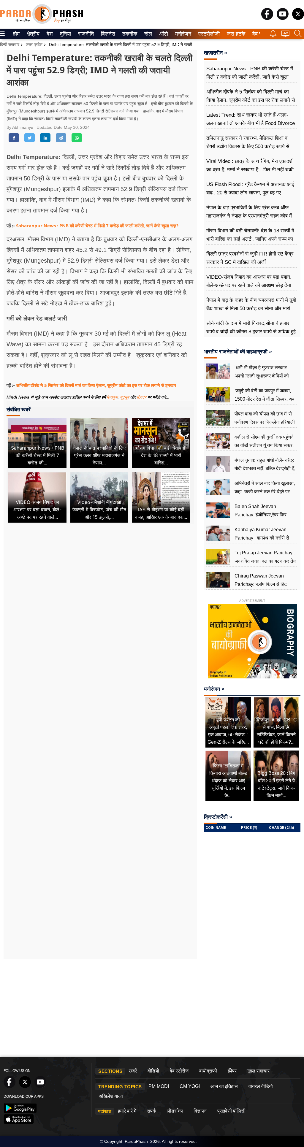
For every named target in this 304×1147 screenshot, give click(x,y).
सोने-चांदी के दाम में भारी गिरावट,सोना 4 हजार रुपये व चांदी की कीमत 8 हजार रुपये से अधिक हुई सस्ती (251, 332)
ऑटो (163, 34)
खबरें (133, 1070)
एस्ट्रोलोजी (207, 34)
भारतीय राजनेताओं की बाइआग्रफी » (238, 352)
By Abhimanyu (20, 127)
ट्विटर (141, 397)
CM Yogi (190, 1086)
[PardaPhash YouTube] (283, 18)
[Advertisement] (100, 583)
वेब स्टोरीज (179, 1070)
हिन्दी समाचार (9, 44)
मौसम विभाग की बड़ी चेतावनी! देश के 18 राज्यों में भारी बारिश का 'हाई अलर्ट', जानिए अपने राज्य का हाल (250, 239)
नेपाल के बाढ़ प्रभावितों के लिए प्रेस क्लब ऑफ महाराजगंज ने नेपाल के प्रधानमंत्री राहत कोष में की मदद (249, 216)
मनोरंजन (182, 34)
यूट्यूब (125, 397)
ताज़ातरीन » (215, 53)
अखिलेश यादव (111, 1096)
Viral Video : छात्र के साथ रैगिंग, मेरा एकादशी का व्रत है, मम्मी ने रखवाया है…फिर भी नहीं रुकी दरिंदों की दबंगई (250, 169)
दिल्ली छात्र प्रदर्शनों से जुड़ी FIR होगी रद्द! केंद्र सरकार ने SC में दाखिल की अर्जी (249, 258)
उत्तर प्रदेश (34, 44)
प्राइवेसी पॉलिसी (231, 1110)
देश (49, 34)
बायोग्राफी (208, 1070)
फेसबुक (112, 397)
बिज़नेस (107, 34)
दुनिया (65, 34)
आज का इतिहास (224, 1086)
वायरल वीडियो (260, 1086)
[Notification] (273, 35)
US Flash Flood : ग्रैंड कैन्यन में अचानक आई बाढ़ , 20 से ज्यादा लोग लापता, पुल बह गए (250, 189)
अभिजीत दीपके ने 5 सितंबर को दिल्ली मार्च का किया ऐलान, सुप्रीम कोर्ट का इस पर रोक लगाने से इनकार (96, 385)
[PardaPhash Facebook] (267, 18)
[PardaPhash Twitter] (298, 18)
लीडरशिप (175, 1110)
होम (16, 34)
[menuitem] (16, 34)
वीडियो (153, 1070)
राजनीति (85, 34)
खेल (147, 34)
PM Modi (158, 1086)
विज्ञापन (200, 1110)
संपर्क (151, 1110)
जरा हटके (235, 34)
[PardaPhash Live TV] (285, 35)
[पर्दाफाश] (41, 22)
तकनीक (128, 34)
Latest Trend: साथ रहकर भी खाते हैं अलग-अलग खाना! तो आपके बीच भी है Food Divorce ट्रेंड (250, 123)
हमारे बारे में (127, 1110)
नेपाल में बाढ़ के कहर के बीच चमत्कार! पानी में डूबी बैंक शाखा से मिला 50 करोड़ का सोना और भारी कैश (251, 308)
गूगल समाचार (258, 1070)
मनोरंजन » (214, 689)
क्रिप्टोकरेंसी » (218, 817)
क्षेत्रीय (32, 34)
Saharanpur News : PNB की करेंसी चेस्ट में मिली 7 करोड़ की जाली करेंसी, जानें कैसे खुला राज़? (97, 226)
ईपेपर (232, 1070)
